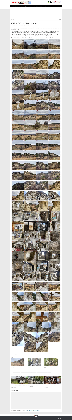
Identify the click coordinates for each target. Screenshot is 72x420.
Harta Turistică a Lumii (14, 6)
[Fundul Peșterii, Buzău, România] (52, 362)
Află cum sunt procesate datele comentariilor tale (32, 410)
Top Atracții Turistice (28, 6)
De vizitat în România (39, 6)
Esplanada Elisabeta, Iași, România (33, 385)
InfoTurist (33, 6)
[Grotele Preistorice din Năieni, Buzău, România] (19, 362)
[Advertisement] (36, 13)
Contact (44, 6)
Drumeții (22, 6)
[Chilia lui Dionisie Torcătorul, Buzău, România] (36, 362)
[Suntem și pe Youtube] (60, 418)
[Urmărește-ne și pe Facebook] (58, 418)
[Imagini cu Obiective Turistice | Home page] (21, 2)
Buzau (12, 19)
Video (19, 6)
